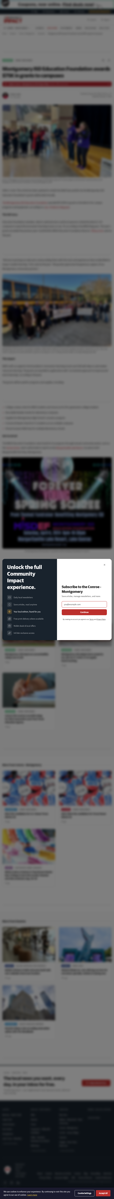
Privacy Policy (101, 619)
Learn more (32, 1195)
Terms (92, 619)
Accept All (103, 1193)
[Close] (104, 564)
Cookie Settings (84, 1193)
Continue (84, 612)
